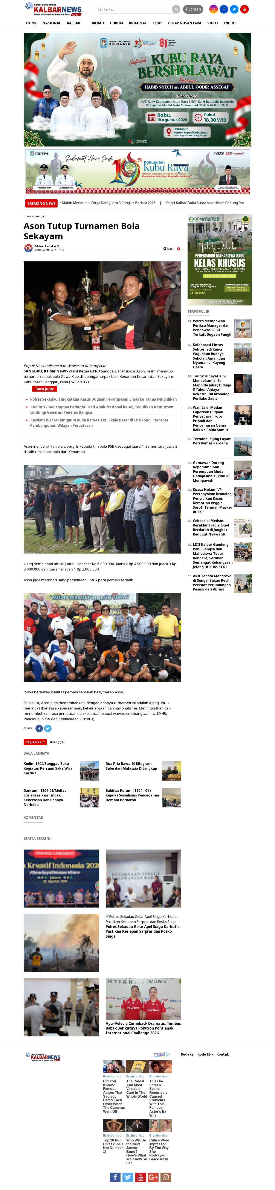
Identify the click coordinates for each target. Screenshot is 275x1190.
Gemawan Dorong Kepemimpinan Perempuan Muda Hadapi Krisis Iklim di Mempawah (211, 471)
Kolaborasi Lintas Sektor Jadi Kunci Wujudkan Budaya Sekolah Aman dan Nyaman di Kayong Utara (209, 355)
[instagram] (213, 9)
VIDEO (212, 23)
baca (170, 248)
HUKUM (116, 23)
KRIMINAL (138, 23)
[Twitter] (48, 728)
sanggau (40, 216)
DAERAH (97, 23)
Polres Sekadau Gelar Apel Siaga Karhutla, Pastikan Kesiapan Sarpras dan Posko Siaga (143, 931)
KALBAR (73, 23)
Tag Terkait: (35, 742)
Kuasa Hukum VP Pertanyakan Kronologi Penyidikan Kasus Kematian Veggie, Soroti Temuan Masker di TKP (213, 500)
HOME (31, 23)
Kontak (223, 1054)
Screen (194, 9)
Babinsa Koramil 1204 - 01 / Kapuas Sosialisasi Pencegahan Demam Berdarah (132, 795)
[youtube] (244, 9)
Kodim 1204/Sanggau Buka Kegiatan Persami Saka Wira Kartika (48, 768)
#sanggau (57, 742)
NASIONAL (52, 23)
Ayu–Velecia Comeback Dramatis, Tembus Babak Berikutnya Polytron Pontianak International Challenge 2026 (143, 1028)
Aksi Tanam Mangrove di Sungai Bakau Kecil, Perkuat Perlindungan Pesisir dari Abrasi (212, 583)
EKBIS (157, 23)
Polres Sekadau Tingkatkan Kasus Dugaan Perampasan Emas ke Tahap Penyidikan (103, 399)
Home (27, 216)
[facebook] (224, 9)
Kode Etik (205, 1054)
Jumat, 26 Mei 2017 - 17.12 (49, 249)
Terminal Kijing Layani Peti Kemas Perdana (212, 441)
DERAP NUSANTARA (184, 23)
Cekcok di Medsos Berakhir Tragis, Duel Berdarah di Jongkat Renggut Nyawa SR (211, 527)
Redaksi (187, 1054)
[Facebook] (39, 728)
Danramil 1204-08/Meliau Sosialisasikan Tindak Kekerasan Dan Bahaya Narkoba (45, 797)
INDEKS (230, 23)
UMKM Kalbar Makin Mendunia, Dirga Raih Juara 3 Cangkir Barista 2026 (62, 202)
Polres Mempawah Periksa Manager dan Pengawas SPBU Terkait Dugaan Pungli (212, 328)
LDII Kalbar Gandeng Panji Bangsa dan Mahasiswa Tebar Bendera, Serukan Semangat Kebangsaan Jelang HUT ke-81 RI (213, 555)
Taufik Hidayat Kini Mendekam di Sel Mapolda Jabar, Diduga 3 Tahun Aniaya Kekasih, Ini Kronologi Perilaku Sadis (212, 387)
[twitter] (234, 9)
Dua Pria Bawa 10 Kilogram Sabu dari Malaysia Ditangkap (131, 766)
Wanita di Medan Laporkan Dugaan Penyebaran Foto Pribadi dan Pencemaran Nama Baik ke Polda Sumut (210, 418)
